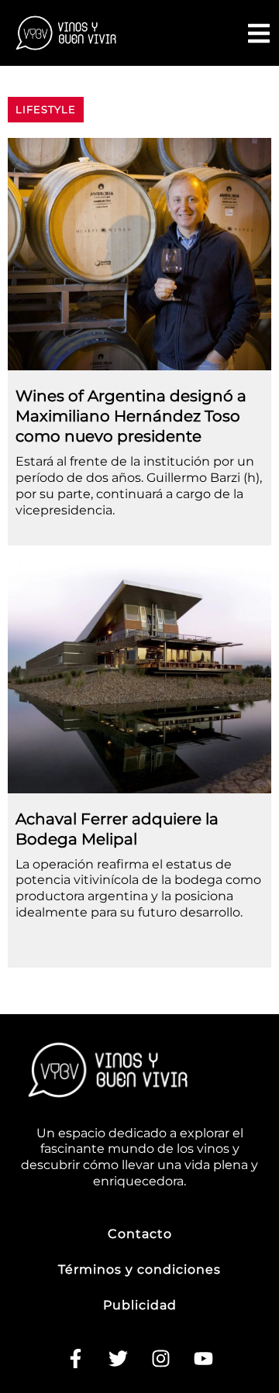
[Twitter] (118, 1358)
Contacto (140, 1233)
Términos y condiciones (139, 1269)
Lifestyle (46, 109)
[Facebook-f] (76, 1358)
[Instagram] (161, 1358)
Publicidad (140, 1305)
